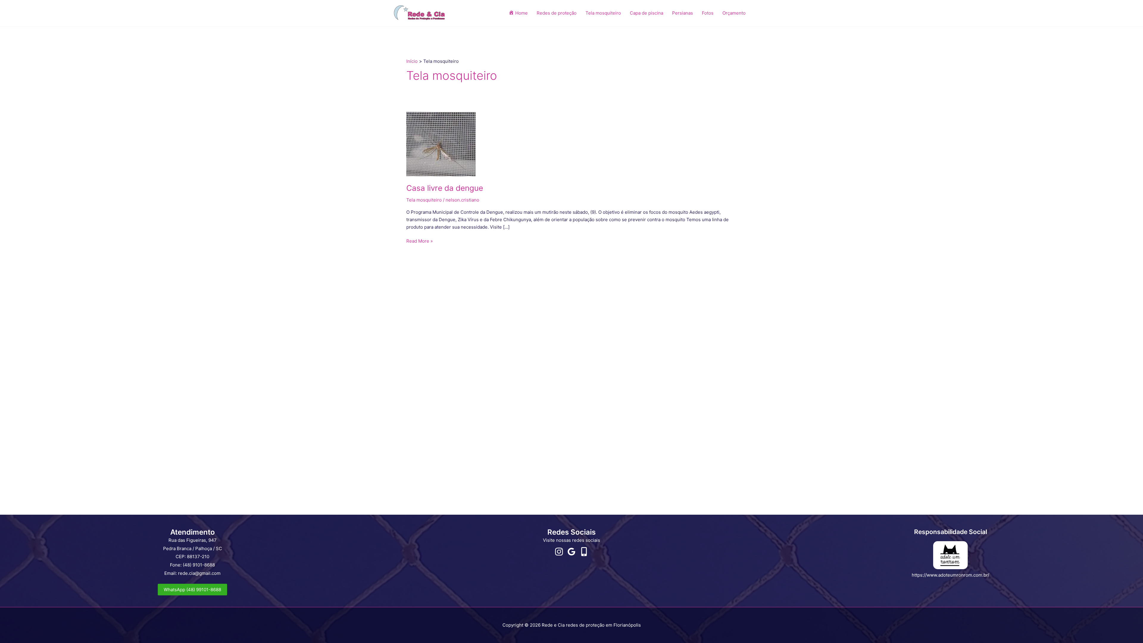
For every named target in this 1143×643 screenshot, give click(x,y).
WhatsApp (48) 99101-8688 (192, 589)
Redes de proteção (557, 13)
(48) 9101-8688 (199, 565)
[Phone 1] (584, 551)
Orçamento (734, 13)
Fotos (707, 13)
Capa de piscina (646, 13)
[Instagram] (559, 551)
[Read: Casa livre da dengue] (441, 143)
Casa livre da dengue (444, 188)
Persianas (682, 13)
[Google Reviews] (571, 551)
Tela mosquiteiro (603, 13)
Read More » (419, 241)
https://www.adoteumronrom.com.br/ (950, 575)
